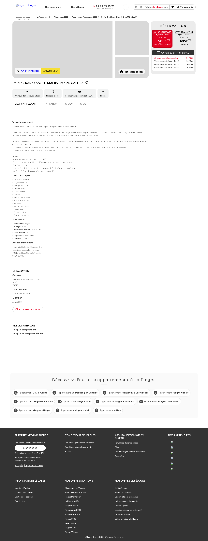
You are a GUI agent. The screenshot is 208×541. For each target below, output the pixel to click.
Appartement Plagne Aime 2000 (84, 17)
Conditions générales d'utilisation (80, 442)
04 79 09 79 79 (105, 6)
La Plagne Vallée (72, 501)
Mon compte (186, 7)
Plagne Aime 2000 (61, 17)
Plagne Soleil (70, 527)
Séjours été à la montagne (126, 497)
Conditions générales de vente (78, 447)
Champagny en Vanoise (75, 488)
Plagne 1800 (70, 519)
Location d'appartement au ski (128, 510)
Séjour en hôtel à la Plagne (126, 519)
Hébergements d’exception (127, 501)
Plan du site (20, 501)
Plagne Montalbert (73, 497)
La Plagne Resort (43, 17)
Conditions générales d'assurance (130, 451)
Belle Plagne (70, 523)
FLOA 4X (69, 451)
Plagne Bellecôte (72, 514)
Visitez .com (156, 7)
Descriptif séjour (25, 103)
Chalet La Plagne (122, 514)
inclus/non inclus (74, 103)
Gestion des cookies (24, 497)
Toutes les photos (134, 71)
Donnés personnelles (24, 492)
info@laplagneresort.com (29, 465)
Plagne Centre (71, 505)
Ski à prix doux (121, 488)
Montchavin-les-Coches (75, 492)
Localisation (49, 103)
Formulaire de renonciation (126, 443)
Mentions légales (22, 488)
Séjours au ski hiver (123, 492)
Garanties (119, 456)
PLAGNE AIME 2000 (30, 71)
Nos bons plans (53, 7)
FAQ (117, 447)
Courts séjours (121, 505)
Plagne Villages (71, 532)
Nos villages (77, 7)
